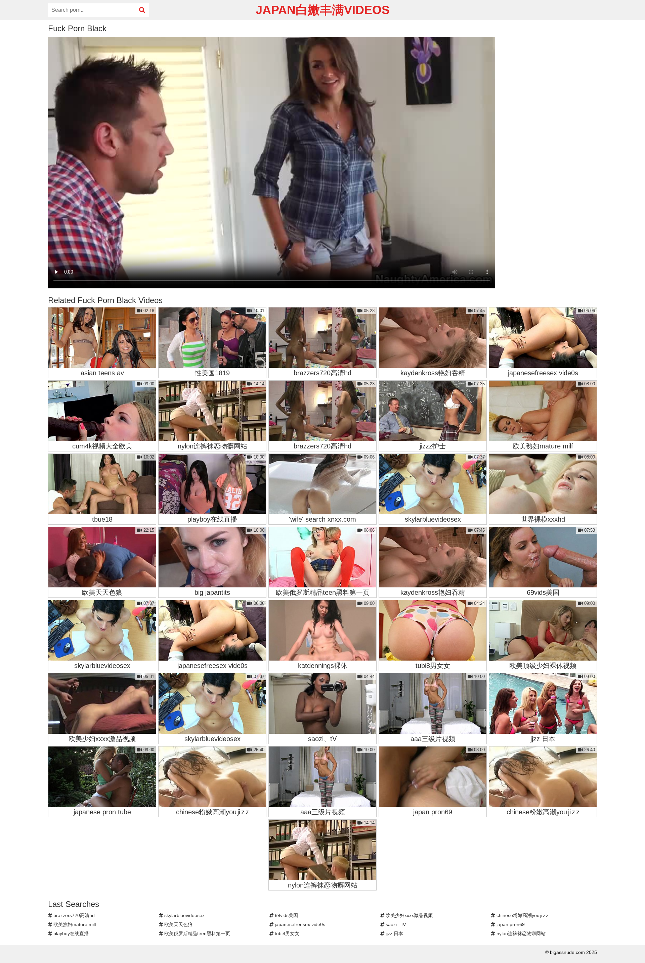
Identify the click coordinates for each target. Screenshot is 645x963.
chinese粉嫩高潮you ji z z (521, 915)
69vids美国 (285, 915)
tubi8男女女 (286, 933)
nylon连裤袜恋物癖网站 (520, 933)
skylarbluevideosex (184, 915)
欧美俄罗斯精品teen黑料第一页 (196, 933)
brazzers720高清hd (73, 915)
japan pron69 (510, 924)
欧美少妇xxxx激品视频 (408, 915)
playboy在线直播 (70, 933)
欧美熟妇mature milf (74, 924)
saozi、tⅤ (395, 924)
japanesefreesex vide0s (299, 924)
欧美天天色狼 (177, 924)
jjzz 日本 (393, 933)
